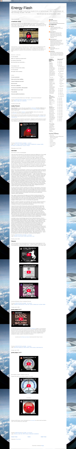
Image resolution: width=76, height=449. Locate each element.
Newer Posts (14, 436)
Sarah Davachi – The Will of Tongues (52, 82)
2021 (60, 99)
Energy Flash (21, 8)
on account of (32, 420)
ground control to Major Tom (54, 48)
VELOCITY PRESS (26, 145)
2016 (60, 107)
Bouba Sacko (52, 32)
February (61, 94)
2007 (60, 120)
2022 (60, 98)
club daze (14, 150)
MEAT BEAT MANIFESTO (18, 347)
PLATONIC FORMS (41, 304)
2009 (60, 117)
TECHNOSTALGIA (19, 145)
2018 (60, 104)
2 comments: (29, 234)
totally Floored (15, 106)
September (62, 71)
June (61, 88)
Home (29, 436)
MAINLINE (16, 433)
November (62, 68)
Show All (63, 58)
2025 (60, 62)
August (61, 73)
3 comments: (29, 346)
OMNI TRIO (20, 433)
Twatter (51, 146)
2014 (60, 110)
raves (33, 236)
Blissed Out (52, 135)
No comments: (30, 99)
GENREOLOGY (33, 144)
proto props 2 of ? (16, 309)
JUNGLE (31, 304)
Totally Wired (52, 145)
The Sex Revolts (53, 143)
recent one (14, 113)
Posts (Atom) (18, 439)
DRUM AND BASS (21, 304)
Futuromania (52, 47)
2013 (60, 111)
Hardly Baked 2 (53, 31)
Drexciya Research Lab (51, 107)
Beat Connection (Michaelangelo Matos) (52, 97)
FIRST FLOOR (16, 144)
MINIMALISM (35, 304)
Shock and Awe (52, 142)
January (61, 96)
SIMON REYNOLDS (53, 20)
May (61, 90)
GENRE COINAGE (27, 144)
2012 (60, 113)
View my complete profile (53, 22)
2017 (60, 105)
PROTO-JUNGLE (33, 347)
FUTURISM (22, 144)
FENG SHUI (27, 304)
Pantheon (51, 141)
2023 (60, 65)
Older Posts (43, 436)
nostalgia (38, 144)
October (61, 69)
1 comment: (29, 143)
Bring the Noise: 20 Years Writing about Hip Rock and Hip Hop (56, 137)
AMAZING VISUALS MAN (18, 236)
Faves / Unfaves (53, 138)
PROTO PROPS (26, 347)
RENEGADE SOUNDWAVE (34, 433)
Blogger (42, 445)
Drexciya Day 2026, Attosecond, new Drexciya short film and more (52, 110)
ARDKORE (16, 304)
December (62, 66)
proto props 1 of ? (16, 352)
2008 (60, 119)
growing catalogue (36, 109)
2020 (60, 101)
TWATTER (52, 26)
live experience (32, 328)
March (61, 93)
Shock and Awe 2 (53, 39)
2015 (60, 108)
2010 (60, 116)
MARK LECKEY (29, 236)
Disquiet (50, 62)
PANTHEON (52, 51)
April (61, 91)
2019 (60, 102)
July (60, 75)
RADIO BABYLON (39, 347)
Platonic (13, 241)
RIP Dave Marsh (53, 52)
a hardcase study (16, 21)
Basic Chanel (51, 123)
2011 (60, 114)
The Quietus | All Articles (51, 79)
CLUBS (25, 236)
